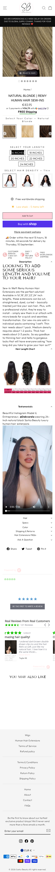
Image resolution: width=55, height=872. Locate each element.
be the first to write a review (27, 606)
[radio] (9, 131)
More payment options (27, 231)
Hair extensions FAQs (25, 535)
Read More (26, 654)
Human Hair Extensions (27, 740)
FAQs (27, 805)
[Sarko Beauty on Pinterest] (32, 841)
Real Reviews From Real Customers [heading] (27, 621)
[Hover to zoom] (27, 51)
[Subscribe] (48, 830)
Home (27, 89)
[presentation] (5, 133)
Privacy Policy (27, 767)
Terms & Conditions (27, 762)
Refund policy (27, 751)
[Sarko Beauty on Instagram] (20, 841)
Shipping (31, 111)
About (27, 794)
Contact (27, 800)
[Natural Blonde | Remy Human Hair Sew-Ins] (19, 81)
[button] (27, 108)
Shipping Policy (27, 778)
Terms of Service (27, 746)
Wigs (27, 735)
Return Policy (27, 773)
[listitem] (28, 646)
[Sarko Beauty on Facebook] (26, 841)
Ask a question (25, 539)
